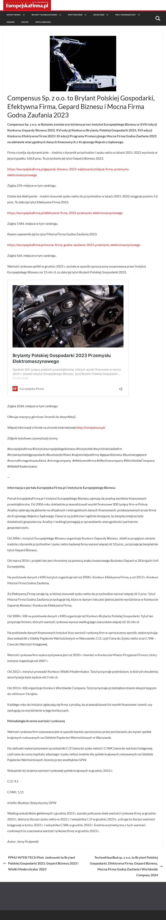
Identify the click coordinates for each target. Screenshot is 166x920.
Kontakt (25, 22)
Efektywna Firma (75, 15)
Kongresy (10, 22)
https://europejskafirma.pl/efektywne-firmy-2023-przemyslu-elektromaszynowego (65, 213)
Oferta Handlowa (43, 22)
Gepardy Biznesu (13, 15)
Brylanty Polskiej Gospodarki (44, 15)
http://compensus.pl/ (90, 427)
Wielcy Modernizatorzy (125, 15)
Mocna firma (98, 15)
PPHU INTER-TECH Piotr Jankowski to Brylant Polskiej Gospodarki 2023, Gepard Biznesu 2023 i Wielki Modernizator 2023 (43, 863)
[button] (23, 14)
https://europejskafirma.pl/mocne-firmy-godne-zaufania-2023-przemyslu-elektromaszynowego (73, 245)
